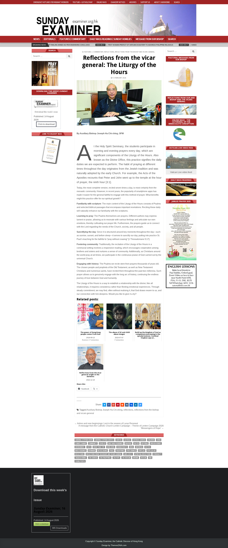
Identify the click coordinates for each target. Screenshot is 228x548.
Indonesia (139, 447)
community (93, 443)
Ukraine (135, 457)
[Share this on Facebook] (109, 405)
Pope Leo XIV (151, 450)
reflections (128, 410)
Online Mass (102, 2)
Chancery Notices (118, 2)
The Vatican (126, 457)
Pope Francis (131, 450)
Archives (132, 2)
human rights (122, 447)
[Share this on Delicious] (140, 405)
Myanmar (91, 450)
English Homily (155, 443)
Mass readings (80, 450)
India (131, 447)
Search (177, 2)
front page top (98, 447)
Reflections (109, 52)
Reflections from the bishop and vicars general (135, 52)
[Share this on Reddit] (122, 405)
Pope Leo (142, 450)
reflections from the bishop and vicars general (104, 454)
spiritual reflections (143, 454)
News (37, 39)
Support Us (145, 2)
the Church (93, 457)
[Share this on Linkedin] (136, 405)
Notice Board (102, 450)
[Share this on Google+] (113, 405)
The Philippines (105, 457)
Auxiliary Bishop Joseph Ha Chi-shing (104, 410)
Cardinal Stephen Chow (83, 440)
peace (112, 450)
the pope (116, 457)
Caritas (119, 440)
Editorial (144, 443)
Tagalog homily (80, 457)
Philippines (120, 450)
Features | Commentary (73, 39)
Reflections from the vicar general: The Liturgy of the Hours (119, 65)
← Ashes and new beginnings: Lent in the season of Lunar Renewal (106, 423)
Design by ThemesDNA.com (114, 545)
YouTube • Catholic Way (82, 2)
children (151, 440)
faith (89, 447)
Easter (136, 443)
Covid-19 (102, 443)
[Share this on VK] (127, 405)
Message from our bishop (150, 39)
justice (147, 447)
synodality (157, 454)
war (150, 457)
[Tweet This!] (104, 405)
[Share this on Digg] (131, 405)
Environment (80, 447)
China (159, 440)
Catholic (127, 440)
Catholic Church (139, 440)
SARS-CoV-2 (128, 454)
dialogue (128, 443)
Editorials (49, 39)
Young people (80, 461)
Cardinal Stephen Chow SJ (104, 440)
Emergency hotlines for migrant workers (51, 2)
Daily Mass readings (115, 443)
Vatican (143, 457)
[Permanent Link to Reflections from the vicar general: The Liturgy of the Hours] (119, 102)
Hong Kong (111, 447)
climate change (80, 443)
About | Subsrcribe (162, 2)
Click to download (46, 124)
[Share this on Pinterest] (118, 405)
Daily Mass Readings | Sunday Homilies (111, 39)
